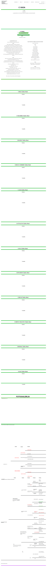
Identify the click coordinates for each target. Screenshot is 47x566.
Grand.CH (18, 500)
